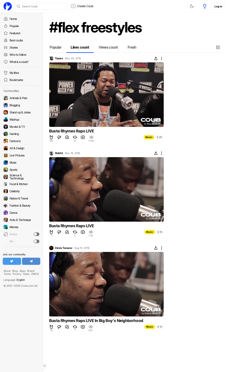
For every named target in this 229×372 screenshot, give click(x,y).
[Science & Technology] (21, 176)
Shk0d (59, 153)
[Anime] (21, 234)
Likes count (80, 47)
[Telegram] (31, 261)
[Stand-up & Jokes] (21, 112)
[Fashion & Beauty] (21, 205)
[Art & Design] (21, 148)
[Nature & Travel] (21, 198)
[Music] (21, 162)
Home (13, 19)
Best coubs (16, 40)
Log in (218, 6)
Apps (23, 270)
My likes (14, 73)
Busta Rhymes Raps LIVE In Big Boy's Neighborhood (96, 320)
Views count (108, 47)
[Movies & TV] (21, 126)
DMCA (35, 273)
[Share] (156, 58)
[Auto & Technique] (21, 219)
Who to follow (17, 54)
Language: (14, 279)
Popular (14, 26)
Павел (59, 58)
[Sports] (21, 169)
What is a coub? (18, 62)
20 (159, 137)
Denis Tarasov (63, 248)
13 (159, 231)
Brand (30, 270)
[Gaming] (21, 133)
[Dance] (21, 212)
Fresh (132, 47)
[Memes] (21, 227)
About (7, 270)
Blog (15, 270)
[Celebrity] (21, 191)
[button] (218, 47)
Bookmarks (16, 80)
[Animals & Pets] (21, 98)
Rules (26, 273)
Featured (14, 33)
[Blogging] (21, 105)
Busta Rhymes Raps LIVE (71, 131)
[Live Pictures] (21, 155)
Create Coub (85, 6)
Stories (13, 47)
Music (148, 137)
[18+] (36, 241)
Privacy (17, 273)
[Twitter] (12, 261)
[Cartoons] (21, 141)
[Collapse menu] (44, 365)
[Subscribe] (36, 234)
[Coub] (8, 6)
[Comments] (67, 137)
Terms (7, 273)
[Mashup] (21, 119)
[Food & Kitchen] (21, 184)
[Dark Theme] (192, 6)
